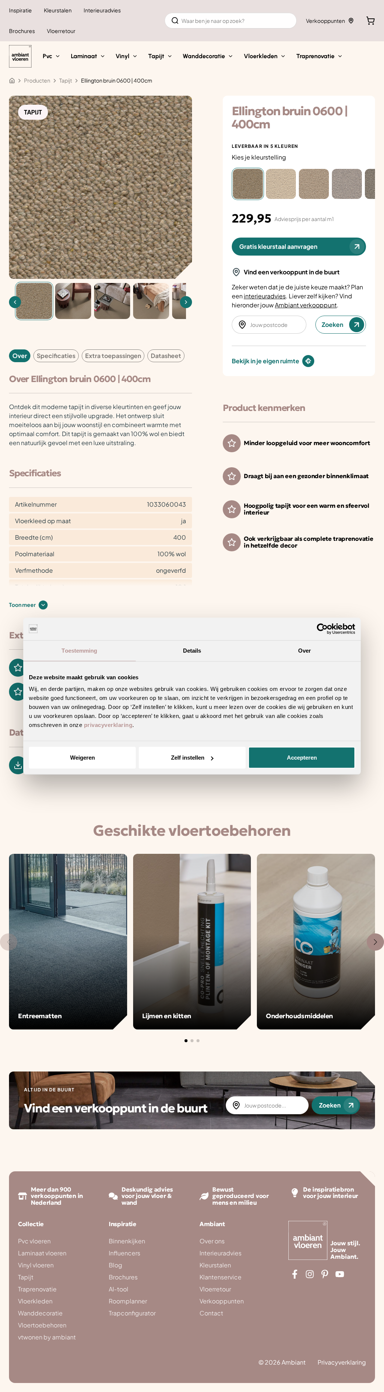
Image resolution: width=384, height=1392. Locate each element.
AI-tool (118, 1289)
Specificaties (56, 356)
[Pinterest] (324, 1274)
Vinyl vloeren (36, 1265)
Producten (37, 80)
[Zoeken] (175, 20)
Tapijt (25, 1277)
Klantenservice (221, 1277)
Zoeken (332, 324)
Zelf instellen (187, 757)
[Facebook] (294, 1274)
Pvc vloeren (34, 1241)
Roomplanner (128, 1301)
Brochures (123, 1277)
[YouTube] (339, 1274)
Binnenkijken (127, 1241)
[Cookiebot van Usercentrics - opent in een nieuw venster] (322, 628)
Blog (115, 1265)
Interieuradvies (221, 1253)
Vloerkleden (35, 1301)
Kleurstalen (215, 1265)
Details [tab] (192, 650)
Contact (211, 1313)
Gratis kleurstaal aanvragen (278, 246)
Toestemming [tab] (79, 650)
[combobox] (230, 20)
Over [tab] (304, 650)
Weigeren (82, 757)
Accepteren (302, 757)
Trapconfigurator (132, 1313)
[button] (56, 56)
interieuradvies (265, 296)
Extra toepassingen (113, 356)
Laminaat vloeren (42, 1253)
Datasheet (166, 356)
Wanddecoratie (40, 1313)
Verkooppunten (325, 20)
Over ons (212, 1241)
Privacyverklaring (342, 1362)
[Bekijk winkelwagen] (370, 20)
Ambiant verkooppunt (306, 305)
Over (19, 356)
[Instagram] (309, 1274)
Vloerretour (215, 1289)
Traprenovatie (37, 1289)
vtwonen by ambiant (47, 1337)
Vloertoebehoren (42, 1325)
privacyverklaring (108, 725)
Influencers (124, 1253)
